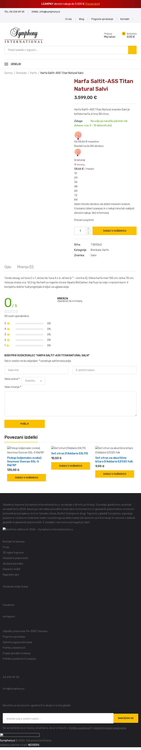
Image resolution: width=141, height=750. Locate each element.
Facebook (8, 605)
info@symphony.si (13, 688)
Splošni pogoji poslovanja (17, 642)
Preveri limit (93, 4)
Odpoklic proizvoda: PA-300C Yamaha (25, 631)
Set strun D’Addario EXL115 (69, 453)
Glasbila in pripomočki (15, 558)
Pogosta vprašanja (14, 636)
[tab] (7, 267)
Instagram (9, 616)
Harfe (33, 73)
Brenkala (21, 73)
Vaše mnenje (12, 387)
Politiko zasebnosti (80, 728)
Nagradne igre (11, 574)
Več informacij (100, 212)
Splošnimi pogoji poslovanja (110, 728)
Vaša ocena (12, 379)
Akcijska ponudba (13, 563)
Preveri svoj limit (84, 220)
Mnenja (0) (25, 267)
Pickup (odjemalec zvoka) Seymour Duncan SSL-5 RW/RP (24, 461)
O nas (6, 547)
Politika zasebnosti (14, 647)
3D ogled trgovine (13, 552)
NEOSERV (33, 745)
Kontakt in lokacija (13, 541)
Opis (7, 267)
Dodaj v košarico (114, 230)
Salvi (93, 255)
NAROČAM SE (126, 718)
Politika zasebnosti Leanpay (19, 658)
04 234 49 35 (11, 677)
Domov (8, 73)
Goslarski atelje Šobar (15, 586)
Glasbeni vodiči (11, 569)
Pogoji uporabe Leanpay (17, 653)
